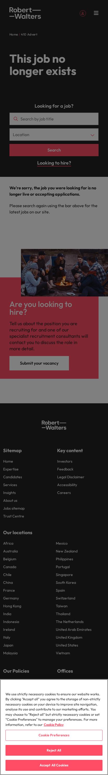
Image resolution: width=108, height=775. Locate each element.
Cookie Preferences (54, 735)
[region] (54, 727)
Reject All (54, 750)
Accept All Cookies (54, 765)
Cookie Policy (54, 724)
